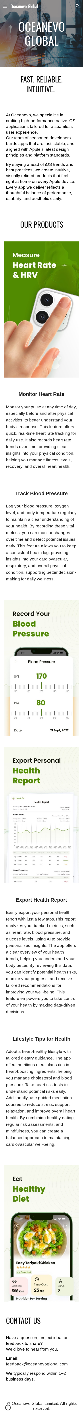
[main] (41, 33)
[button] (5, 6)
